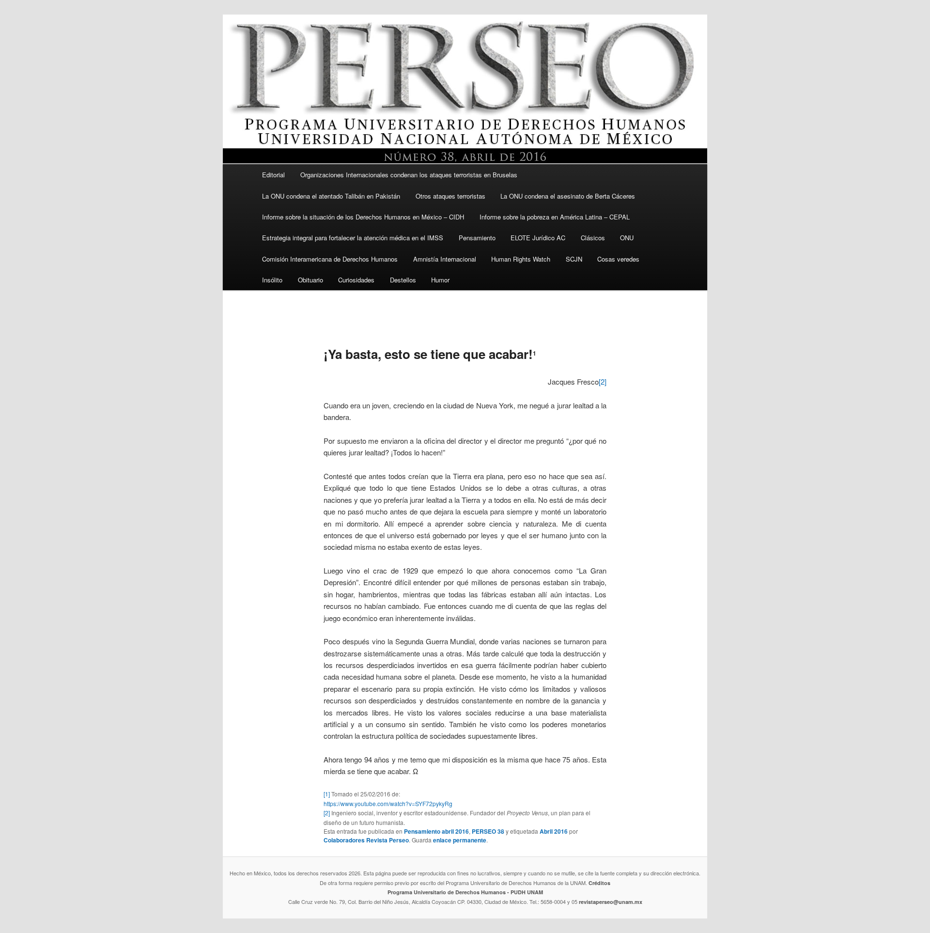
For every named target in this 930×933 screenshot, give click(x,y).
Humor (440, 279)
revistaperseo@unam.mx (610, 901)
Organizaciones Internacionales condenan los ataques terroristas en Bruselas (408, 174)
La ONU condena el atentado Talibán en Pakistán (331, 196)
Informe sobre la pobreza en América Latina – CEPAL (555, 216)
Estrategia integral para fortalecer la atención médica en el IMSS (352, 237)
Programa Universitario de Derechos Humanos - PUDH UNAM (465, 892)
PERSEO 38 (488, 831)
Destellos (403, 279)
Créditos (599, 882)
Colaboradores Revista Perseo (366, 840)
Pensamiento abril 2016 (436, 831)
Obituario (310, 279)
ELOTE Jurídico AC (538, 237)
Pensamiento (477, 237)
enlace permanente (459, 840)
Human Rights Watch (520, 259)
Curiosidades (356, 279)
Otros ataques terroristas (450, 196)
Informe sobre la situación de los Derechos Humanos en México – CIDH (363, 216)
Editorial (273, 174)
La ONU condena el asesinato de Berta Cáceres (567, 196)
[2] (602, 381)
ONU (627, 237)
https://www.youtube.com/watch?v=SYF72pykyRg (388, 803)
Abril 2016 (554, 831)
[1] (327, 794)
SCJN (574, 259)
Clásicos (593, 237)
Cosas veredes (618, 259)
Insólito (272, 279)
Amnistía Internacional (444, 259)
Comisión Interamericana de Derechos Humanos (330, 259)
